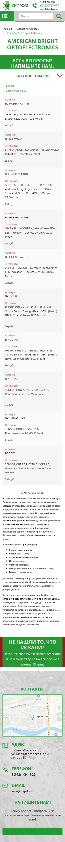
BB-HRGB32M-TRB (16, 174)
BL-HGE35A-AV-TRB (17, 217)
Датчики (10, 85)
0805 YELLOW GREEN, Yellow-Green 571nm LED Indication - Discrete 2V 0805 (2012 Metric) (31, 232)
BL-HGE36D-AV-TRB (17, 257)
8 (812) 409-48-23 (47, 2)
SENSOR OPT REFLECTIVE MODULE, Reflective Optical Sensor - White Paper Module (28, 468)
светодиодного (48, 502)
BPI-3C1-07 (11, 339)
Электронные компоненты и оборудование (17, 5)
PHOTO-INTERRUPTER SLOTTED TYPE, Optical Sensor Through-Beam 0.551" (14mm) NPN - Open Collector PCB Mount (31, 354)
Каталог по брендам (27, 28)
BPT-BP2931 (12, 378)
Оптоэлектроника (16, 90)
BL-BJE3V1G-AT (14, 138)
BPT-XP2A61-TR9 (15, 418)
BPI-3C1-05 (11, 296)
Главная (7, 28)
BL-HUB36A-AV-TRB (17, 103)
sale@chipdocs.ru (49, 9)
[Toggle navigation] (4, 16)
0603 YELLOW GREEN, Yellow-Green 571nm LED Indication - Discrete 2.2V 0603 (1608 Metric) (31, 272)
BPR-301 (10, 453)
